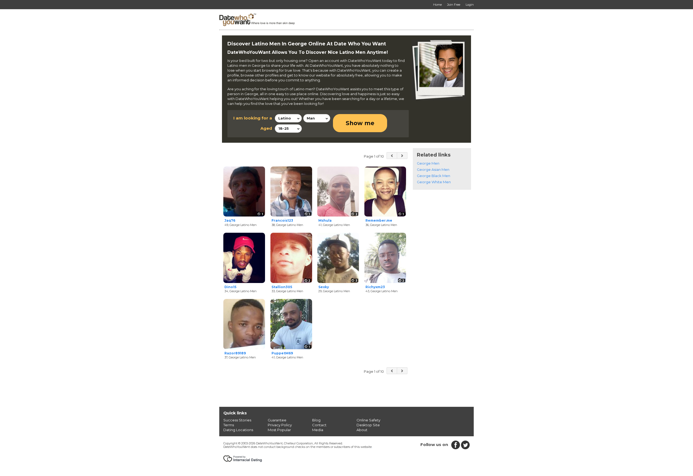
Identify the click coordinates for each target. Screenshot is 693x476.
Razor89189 (235, 353)
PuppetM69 (282, 353)
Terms (228, 425)
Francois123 (282, 220)
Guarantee (277, 420)
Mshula (325, 220)
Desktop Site (368, 425)
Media (317, 430)
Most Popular (279, 430)
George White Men (434, 182)
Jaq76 (229, 220)
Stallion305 (282, 287)
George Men (428, 163)
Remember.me (378, 220)
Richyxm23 (375, 287)
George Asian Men (433, 169)
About (362, 430)
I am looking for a (252, 118)
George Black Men (433, 176)
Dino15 (230, 287)
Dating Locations (238, 430)
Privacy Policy (280, 425)
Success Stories (237, 420)
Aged (266, 128)
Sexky (323, 287)
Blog (316, 420)
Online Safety (368, 420)
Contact (319, 425)
